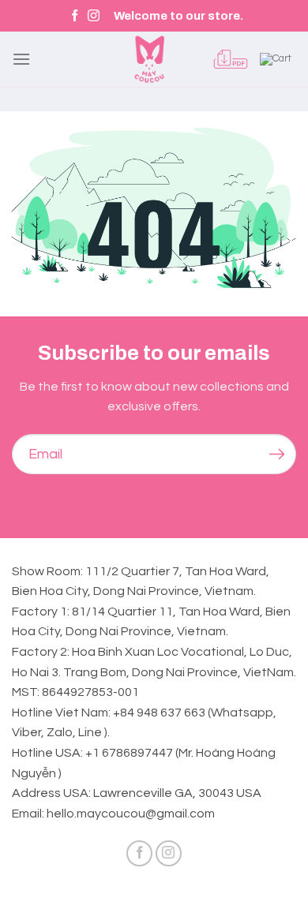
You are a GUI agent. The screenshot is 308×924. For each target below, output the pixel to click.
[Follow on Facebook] (75, 16)
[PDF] (230, 59)
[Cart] (278, 59)
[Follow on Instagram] (94, 16)
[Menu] (21, 58)
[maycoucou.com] (149, 59)
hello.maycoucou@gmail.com (131, 813)
